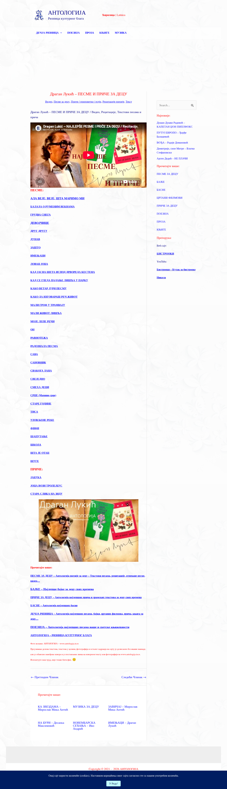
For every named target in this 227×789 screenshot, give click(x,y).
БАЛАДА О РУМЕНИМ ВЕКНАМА (52, 206)
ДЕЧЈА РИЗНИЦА (47, 32)
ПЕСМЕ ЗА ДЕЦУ (167, 173)
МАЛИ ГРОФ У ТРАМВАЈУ (47, 305)
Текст (129, 101)
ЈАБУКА (35, 477)
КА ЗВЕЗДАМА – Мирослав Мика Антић (53, 707)
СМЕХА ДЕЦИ (39, 387)
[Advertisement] (113, 63)
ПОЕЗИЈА (73, 32)
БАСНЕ (161, 189)
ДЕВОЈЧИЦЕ (39, 223)
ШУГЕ (34, 461)
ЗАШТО (35, 247)
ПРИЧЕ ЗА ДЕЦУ (167, 205)
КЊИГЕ (104, 32)
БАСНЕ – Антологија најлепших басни (53, 605)
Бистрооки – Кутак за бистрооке (176, 269)
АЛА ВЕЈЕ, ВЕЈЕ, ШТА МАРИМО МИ (57, 198)
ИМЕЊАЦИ (37, 255)
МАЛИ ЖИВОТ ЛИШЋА (46, 313)
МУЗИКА (121, 32)
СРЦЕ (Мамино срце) (43, 395)
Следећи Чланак (133, 676)
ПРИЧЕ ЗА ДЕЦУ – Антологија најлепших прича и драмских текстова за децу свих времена (86, 597)
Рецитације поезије (113, 101)
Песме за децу (62, 101)
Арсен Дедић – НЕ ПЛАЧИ (172, 158)
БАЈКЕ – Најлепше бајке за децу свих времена (62, 589)
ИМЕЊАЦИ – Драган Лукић (122, 724)
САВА (34, 354)
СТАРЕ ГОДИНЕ (40, 403)
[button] (60, 32)
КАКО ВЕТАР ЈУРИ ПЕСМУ (48, 288)
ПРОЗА (89, 32)
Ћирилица (108, 15)
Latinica (121, 15)
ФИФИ (34, 428)
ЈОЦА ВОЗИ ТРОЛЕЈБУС (46, 485)
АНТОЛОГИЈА (67, 12)
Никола (161, 277)
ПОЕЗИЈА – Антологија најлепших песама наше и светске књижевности (79, 627)
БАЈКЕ (161, 181)
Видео (48, 101)
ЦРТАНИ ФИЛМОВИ (169, 197)
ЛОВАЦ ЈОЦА (39, 264)
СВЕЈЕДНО (37, 379)
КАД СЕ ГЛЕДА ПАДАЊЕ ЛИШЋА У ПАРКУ (59, 280)
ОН (32, 329)
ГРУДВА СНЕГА (40, 214)
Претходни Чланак (44, 676)
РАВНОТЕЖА (39, 338)
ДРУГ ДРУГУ (38, 231)
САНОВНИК (38, 362)
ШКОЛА (35, 444)
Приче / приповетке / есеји (86, 101)
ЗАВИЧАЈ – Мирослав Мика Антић (122, 707)
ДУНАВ (35, 239)
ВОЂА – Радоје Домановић (172, 142)
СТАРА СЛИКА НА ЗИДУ (46, 494)
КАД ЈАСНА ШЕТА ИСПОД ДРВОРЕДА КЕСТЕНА (62, 272)
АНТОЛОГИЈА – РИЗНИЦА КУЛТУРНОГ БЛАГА (61, 635)
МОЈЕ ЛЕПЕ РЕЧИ (42, 321)
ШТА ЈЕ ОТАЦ (39, 453)
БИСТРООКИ (165, 253)
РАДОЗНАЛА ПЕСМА (44, 346)
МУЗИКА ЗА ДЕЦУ (86, 706)
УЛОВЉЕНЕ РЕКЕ (42, 420)
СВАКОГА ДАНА (41, 370)
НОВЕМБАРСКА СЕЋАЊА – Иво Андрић (84, 726)
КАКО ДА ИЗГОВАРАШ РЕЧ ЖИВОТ (54, 296)
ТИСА (34, 411)
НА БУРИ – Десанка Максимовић (51, 724)
